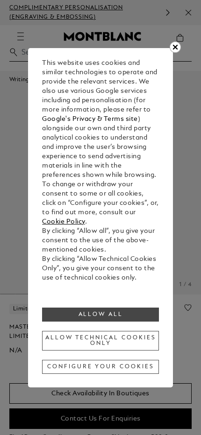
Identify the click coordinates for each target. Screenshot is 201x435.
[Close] (175, 47)
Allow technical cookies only (100, 340)
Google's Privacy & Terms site (90, 119)
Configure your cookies (100, 367)
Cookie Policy (63, 222)
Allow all (101, 314)
